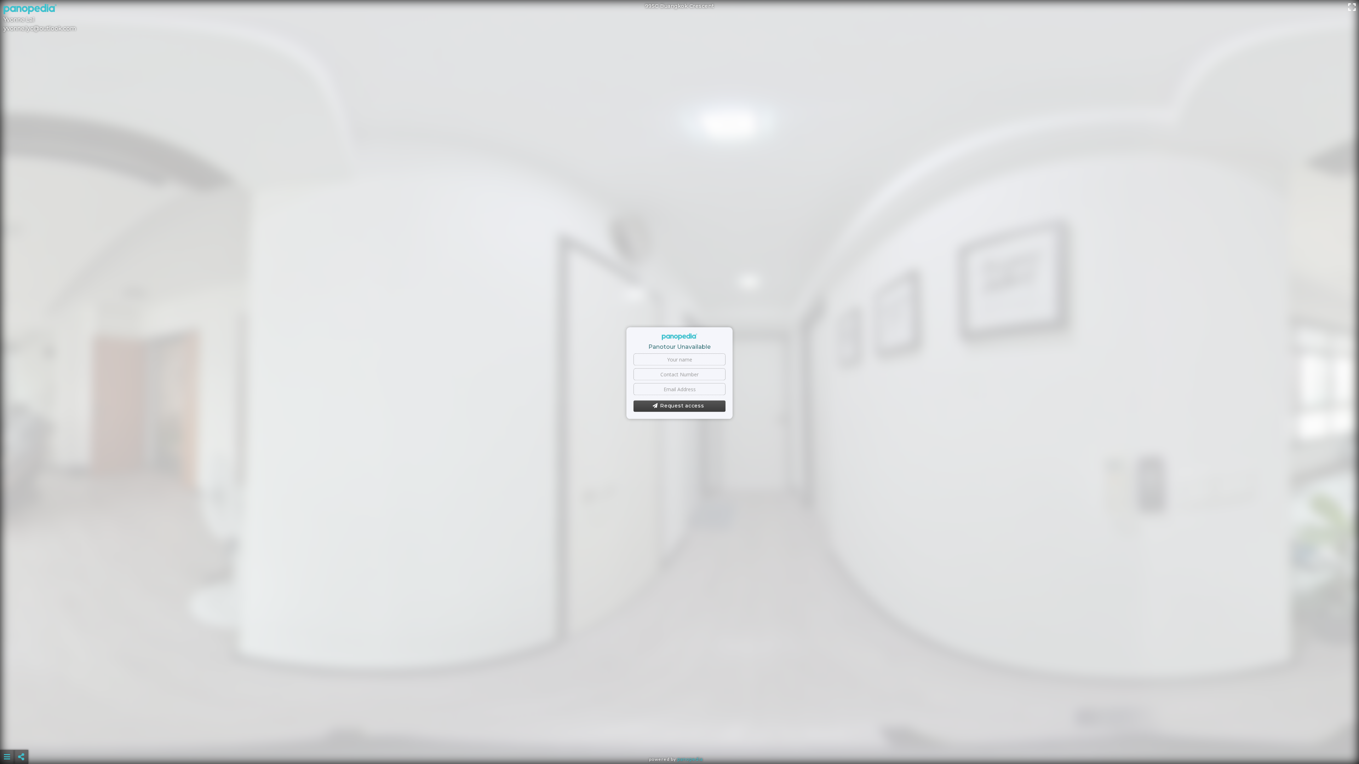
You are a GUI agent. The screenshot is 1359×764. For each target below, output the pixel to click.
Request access (682, 406)
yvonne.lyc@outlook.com (40, 28)
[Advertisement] (679, 739)
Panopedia (690, 759)
